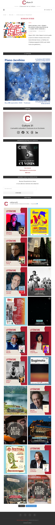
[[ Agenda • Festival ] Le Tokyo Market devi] (39, 222)
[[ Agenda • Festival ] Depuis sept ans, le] (15, 311)
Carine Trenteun (33, 31)
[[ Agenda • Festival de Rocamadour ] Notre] (39, 429)
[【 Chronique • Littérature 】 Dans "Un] (39, 340)
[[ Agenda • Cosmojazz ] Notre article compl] (15, 400)
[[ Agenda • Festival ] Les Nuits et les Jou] (15, 459)
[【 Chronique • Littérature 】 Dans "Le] (39, 459)
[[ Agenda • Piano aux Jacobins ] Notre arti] (39, 251)
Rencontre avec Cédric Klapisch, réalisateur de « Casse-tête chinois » (38, 27)
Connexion (26, 520)
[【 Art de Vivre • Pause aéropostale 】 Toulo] (15, 429)
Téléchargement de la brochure (27, 170)
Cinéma (30, 22)
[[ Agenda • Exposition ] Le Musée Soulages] (39, 370)
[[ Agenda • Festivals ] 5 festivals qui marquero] (39, 311)
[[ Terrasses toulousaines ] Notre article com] (15, 489)
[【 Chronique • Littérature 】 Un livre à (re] (39, 400)
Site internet (27, 168)
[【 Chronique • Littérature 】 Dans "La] (15, 222)
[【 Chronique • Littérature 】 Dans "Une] (15, 370)
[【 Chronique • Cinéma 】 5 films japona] (39, 281)
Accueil (4, 14)
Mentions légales (20, 520)
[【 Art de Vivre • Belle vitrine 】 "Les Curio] (39, 489)
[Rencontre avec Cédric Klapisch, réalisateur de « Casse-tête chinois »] (15, 30)
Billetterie (27, 173)
